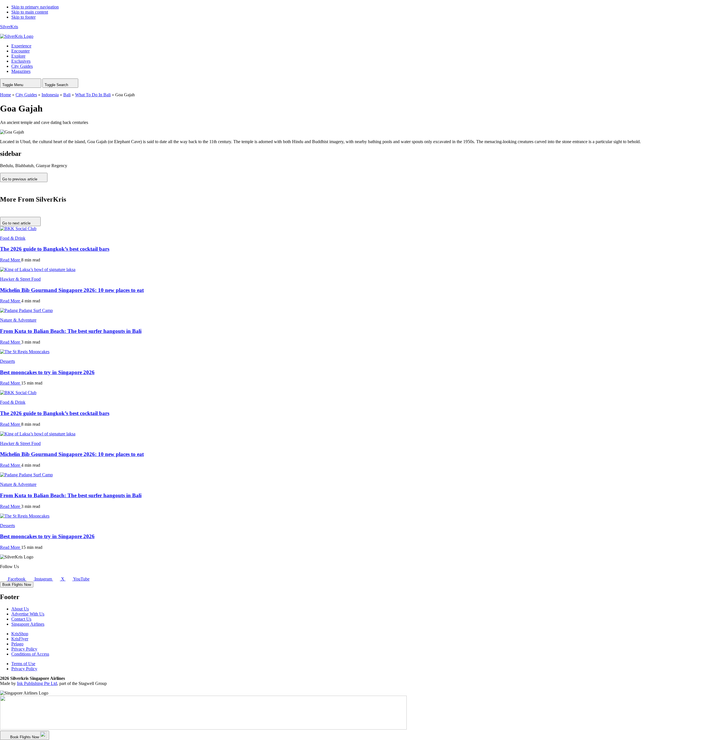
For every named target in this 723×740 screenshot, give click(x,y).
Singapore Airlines (27, 624)
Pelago (17, 643)
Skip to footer (23, 17)
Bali (67, 94)
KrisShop (19, 633)
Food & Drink (12, 238)
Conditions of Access (30, 654)
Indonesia (50, 94)
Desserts (7, 361)
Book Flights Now (16, 584)
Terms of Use (23, 663)
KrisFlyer (19, 638)
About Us (20, 608)
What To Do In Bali (93, 94)
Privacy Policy (24, 649)
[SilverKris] (16, 36)
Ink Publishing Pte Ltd (37, 683)
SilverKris (9, 26)
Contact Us (21, 619)
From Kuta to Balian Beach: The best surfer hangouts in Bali (70, 331)
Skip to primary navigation (35, 7)
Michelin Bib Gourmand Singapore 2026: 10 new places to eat (72, 290)
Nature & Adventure (18, 320)
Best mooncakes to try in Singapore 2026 (47, 372)
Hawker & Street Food (20, 279)
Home (5, 94)
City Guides (26, 94)
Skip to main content (29, 12)
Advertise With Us (27, 614)
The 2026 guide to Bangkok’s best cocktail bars (54, 249)
